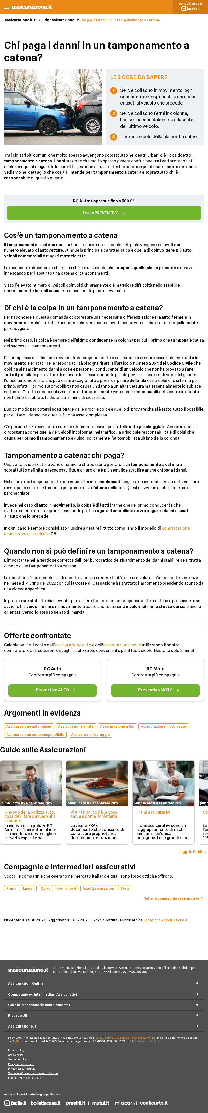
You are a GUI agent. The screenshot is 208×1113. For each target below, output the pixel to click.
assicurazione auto (73, 644)
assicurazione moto (122, 644)
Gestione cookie (17, 1059)
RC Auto (52, 668)
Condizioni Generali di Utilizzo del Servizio (33, 1073)
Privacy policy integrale (21, 1068)
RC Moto (156, 668)
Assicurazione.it (18, 20)
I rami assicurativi (153, 812)
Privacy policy (16, 1050)
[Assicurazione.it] (32, 8)
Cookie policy (15, 1054)
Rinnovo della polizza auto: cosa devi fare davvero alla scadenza (30, 816)
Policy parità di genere (21, 1064)
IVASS (16, 1041)
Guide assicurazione (56, 20)
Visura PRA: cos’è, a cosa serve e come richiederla (94, 814)
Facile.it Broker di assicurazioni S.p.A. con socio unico (125, 1037)
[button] (6, 7)
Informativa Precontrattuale (24, 1077)
